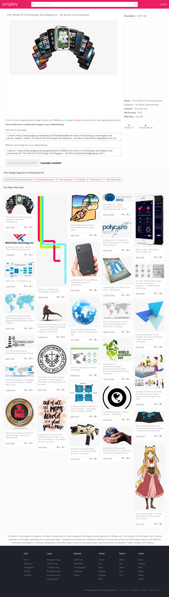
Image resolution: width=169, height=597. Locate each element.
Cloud (121, 560)
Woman (102, 571)
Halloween (78, 563)
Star (121, 571)
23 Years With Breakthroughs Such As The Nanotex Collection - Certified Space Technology (148, 284)
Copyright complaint (50, 163)
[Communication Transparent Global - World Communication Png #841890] (84, 312)
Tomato (27, 571)
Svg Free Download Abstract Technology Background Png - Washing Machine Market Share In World (20, 319)
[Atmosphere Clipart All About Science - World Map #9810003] (117, 397)
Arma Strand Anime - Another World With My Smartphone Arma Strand (148, 516)
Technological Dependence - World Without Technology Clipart (83, 227)
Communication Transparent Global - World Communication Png (84, 331)
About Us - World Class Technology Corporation (49, 290)
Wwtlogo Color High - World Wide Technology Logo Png (18, 248)
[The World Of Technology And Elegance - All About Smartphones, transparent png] (63, 47)
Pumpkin (27, 575)
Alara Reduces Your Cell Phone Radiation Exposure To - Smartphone (84, 282)
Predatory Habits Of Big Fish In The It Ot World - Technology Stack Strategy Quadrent (84, 408)
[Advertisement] (64, 95)
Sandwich (28, 563)
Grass (121, 567)
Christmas (78, 560)
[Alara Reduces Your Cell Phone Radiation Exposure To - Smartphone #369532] (84, 260)
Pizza (26, 560)
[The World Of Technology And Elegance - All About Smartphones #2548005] (19, 204)
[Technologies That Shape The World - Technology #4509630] (117, 271)
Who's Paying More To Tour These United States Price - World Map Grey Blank (115, 324)
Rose (140, 567)
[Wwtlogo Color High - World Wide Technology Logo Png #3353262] (19, 239)
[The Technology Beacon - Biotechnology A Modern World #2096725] (19, 341)
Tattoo (141, 579)
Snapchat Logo (53, 575)
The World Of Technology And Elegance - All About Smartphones (19, 219)
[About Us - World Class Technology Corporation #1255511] (52, 240)
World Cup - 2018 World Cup (18, 281)
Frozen (102, 560)
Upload (163, 4)
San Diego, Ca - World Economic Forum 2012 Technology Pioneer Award (115, 206)
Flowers (141, 563)
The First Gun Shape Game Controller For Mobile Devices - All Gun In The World (84, 451)
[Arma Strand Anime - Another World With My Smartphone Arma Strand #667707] (149, 477)
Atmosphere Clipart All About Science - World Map (116, 413)
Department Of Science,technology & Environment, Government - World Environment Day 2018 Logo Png (116, 369)
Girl (100, 563)
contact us (79, 120)
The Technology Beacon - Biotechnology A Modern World (19, 352)
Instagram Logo (54, 560)
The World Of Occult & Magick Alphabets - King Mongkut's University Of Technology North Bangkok (52, 380)
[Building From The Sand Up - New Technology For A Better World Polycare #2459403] (117, 229)
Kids (101, 579)
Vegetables (29, 567)
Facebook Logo (53, 571)
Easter (76, 575)
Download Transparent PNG (22, 163)
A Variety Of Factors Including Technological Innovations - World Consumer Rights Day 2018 (148, 395)
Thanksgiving (80, 567)
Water (141, 571)
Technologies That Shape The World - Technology (116, 288)
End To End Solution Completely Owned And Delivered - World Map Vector (20, 382)
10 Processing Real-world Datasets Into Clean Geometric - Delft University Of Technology (149, 338)
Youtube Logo (53, 567)
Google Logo (52, 579)
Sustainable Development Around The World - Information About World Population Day (117, 450)
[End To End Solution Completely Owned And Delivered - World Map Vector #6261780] (19, 371)
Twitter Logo (52, 563)
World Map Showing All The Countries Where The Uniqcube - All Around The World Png (149, 428)
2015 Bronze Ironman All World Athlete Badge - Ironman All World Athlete (19, 435)
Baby (101, 567)
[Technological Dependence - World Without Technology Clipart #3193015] (84, 208)
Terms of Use (155, 590)
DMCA (145, 590)
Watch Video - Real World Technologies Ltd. (146, 250)
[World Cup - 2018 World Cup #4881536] (19, 269)
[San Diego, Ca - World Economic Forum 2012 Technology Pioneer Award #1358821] (117, 197)
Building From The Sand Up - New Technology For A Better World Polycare (116, 242)
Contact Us (135, 590)
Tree (121, 575)
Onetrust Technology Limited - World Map (84, 368)
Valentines (78, 571)
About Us (125, 590)
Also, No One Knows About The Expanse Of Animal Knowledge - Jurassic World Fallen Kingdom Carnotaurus (52, 328)
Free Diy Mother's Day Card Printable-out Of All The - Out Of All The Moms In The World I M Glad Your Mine (52, 438)
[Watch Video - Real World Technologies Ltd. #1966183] (149, 220)
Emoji (140, 560)
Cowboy (102, 575)
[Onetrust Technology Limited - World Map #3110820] (84, 355)
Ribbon (141, 575)
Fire (120, 563)
